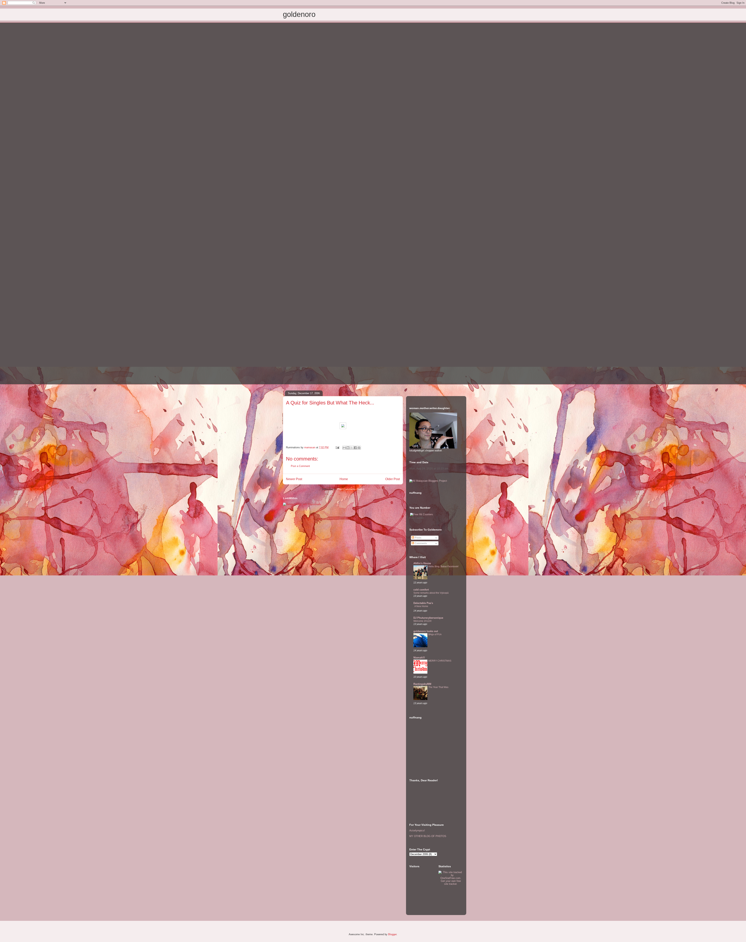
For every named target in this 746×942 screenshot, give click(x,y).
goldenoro (299, 14)
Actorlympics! (417, 830)
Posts (417, 537)
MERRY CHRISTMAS (439, 660)
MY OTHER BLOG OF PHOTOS (427, 836)
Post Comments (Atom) (350, 489)
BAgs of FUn (435, 634)
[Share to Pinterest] (359, 448)
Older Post (392, 479)
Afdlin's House (422, 563)
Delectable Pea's (423, 603)
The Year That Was (438, 687)
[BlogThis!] (348, 448)
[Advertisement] (428, 749)
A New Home (421, 606)
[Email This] (344, 448)
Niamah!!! (419, 657)
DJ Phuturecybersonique (428, 617)
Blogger (392, 934)
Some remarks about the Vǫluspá (431, 593)
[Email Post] (337, 447)
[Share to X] (352, 448)
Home (344, 479)
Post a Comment (300, 466)
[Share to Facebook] (355, 448)
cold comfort (421, 589)
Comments (420, 543)
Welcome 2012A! (422, 621)
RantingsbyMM (422, 684)
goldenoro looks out (425, 631)
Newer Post (294, 479)
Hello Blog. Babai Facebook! (443, 566)
